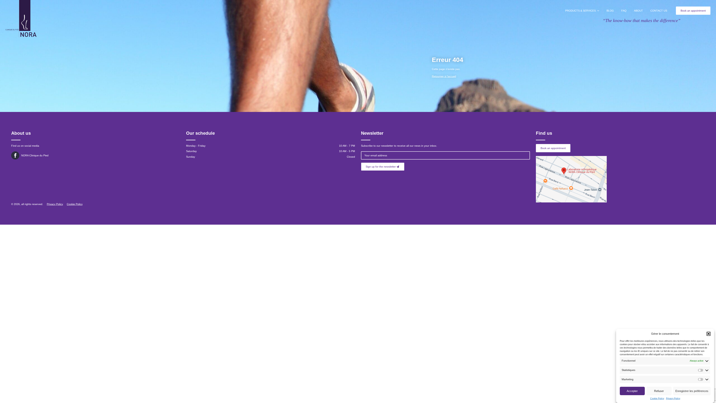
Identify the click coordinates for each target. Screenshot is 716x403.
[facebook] (15, 155)
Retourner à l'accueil (444, 76)
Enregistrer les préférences (691, 391)
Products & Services (580, 10)
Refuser (659, 391)
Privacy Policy (673, 398)
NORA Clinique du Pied (34, 155)
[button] (708, 334)
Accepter (632, 391)
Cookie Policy (657, 398)
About (638, 10)
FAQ (623, 10)
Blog (610, 10)
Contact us (658, 10)
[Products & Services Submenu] (599, 11)
